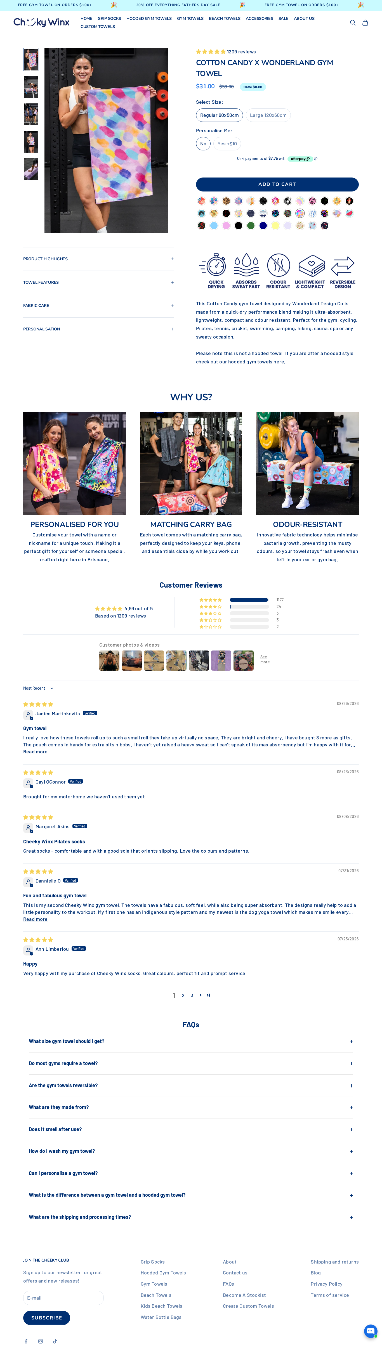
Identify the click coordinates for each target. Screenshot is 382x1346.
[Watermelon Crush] (349, 213)
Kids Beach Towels (162, 1306)
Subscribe (46, 1318)
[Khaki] (250, 226)
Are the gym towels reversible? (191, 1085)
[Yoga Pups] (201, 213)
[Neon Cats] (324, 213)
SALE (284, 18)
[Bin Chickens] (337, 201)
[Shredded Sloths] (349, 201)
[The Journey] (250, 201)
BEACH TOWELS (224, 18)
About (230, 1262)
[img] (38, 704)
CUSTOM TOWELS (98, 26)
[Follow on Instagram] (40, 1341)
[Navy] (263, 226)
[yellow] (275, 226)
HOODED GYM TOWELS (148, 18)
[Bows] (201, 226)
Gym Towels (154, 1284)
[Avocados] (214, 213)
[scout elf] (312, 226)
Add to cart (277, 184)
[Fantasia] (214, 201)
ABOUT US (304, 18)
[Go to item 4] (31, 141)
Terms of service (330, 1295)
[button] (211, 51)
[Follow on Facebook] (26, 1341)
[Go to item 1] (31, 59)
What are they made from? (191, 1107)
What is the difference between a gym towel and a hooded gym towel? (191, 1195)
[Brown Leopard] (226, 201)
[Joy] (238, 201)
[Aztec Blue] (250, 213)
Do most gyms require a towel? (191, 1063)
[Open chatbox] (371, 1335)
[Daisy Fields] (275, 201)
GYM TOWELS (190, 18)
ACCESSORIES (259, 18)
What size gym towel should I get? (191, 1041)
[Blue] (214, 226)
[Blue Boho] (263, 213)
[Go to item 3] (31, 114)
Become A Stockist (244, 1295)
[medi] (312, 213)
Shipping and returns (335, 1262)
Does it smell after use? (191, 1129)
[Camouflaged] (263, 201)
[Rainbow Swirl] (300, 201)
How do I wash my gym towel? (191, 1151)
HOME (86, 18)
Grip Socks (153, 1262)
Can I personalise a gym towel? (191, 1173)
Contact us (235, 1272)
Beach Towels (156, 1295)
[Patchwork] (337, 213)
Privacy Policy (327, 1284)
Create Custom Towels (248, 1306)
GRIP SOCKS (109, 18)
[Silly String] (287, 213)
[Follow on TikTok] (55, 1341)
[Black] (238, 226)
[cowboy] (300, 226)
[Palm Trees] (287, 201)
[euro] (238, 213)
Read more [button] (35, 751)
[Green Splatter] (324, 201)
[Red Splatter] (226, 213)
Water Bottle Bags (161, 1317)
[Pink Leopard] (312, 201)
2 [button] (183, 995)
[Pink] (226, 226)
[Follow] (201, 201)
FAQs (228, 1284)
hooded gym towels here (256, 361)
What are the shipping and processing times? (191, 1217)
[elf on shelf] (324, 226)
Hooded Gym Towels (163, 1272)
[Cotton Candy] (300, 213)
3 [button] (192, 995)
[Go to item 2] (31, 86)
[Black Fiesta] (275, 213)
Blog (316, 1272)
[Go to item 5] (31, 169)
